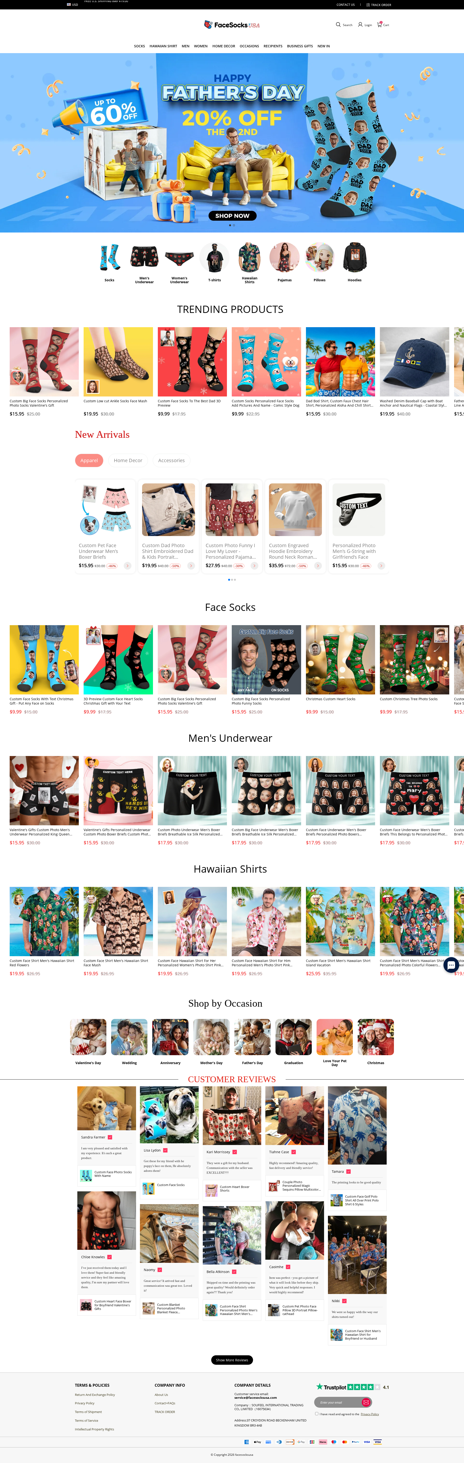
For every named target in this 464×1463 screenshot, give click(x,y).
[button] (343, 25)
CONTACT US (346, 5)
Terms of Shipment (88, 1412)
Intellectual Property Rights (94, 1429)
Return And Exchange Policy (95, 1394)
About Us (161, 1394)
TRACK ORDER (165, 1412)
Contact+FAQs (165, 1403)
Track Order (381, 5)
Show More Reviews (232, 1360)
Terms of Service (86, 1420)
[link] (139, 46)
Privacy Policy (84, 1403)
